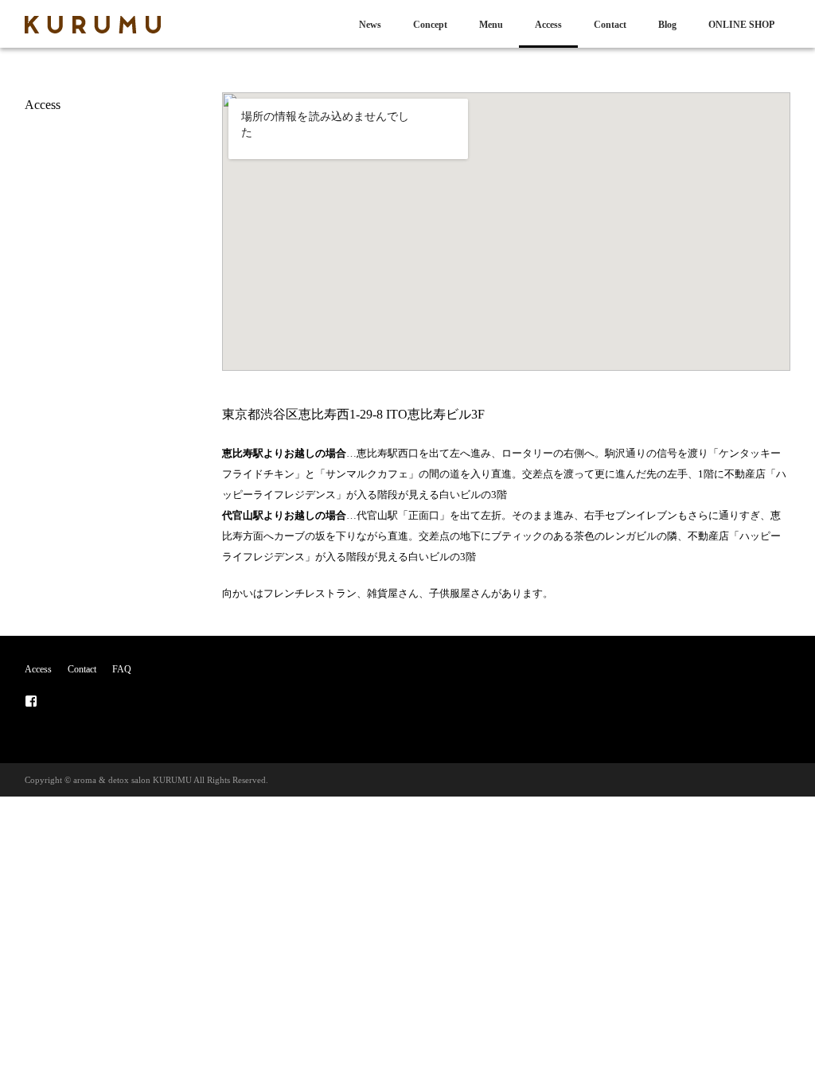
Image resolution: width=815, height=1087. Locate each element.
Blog (667, 24)
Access (548, 24)
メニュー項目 (31, 701)
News (370, 24)
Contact (610, 24)
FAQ (121, 669)
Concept (430, 24)
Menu (491, 24)
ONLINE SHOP (741, 24)
